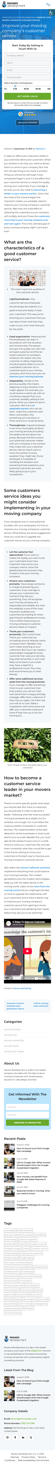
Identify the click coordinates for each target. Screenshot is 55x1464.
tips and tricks (10, 1304)
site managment (29, 1299)
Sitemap (15, 1457)
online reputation (12, 1290)
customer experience (33, 1253)
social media (44, 1299)
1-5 (5, 89)
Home (5, 17)
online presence (32, 1285)
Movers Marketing (25, 17)
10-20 (26, 89)
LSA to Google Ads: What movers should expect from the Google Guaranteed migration (33, 1165)
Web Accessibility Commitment (33, 1460)
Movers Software (14, 1051)
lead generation (40, 1267)
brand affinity (40, 1235)
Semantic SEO (22, 1295)
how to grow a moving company (18, 1262)
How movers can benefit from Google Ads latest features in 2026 (32, 1179)
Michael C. (41, 149)
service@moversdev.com (24, 1418)
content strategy (11, 1253)
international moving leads (15, 1267)
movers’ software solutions (35, 867)
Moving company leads (14, 1285)
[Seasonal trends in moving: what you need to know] (9, 1191)
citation (22, 1244)
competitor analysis (13, 1249)
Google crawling (11, 1258)
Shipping (17, 1299)
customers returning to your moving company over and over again (27, 220)
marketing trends (12, 1276)
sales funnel (9, 1295)
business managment (27, 1239)
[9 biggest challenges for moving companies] (9, 1205)
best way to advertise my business (18, 1235)
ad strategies (10, 1230)
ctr (22, 1253)
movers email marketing (31, 1276)
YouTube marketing (13, 1313)
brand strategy (11, 1239)
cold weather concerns (36, 1244)
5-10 (15, 89)
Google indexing (26, 1258)
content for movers (39, 1249)
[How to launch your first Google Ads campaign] (9, 1149)
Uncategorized (12, 1029)
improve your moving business (26, 376)
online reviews (26, 1290)
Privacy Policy (28, 1457)
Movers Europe (11, 1281)
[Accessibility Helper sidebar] (52, 12)
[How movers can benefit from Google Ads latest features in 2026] (9, 1177)
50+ (49, 89)
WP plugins (28, 1308)
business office (11, 1244)
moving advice (25, 1281)
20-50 (38, 89)
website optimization (13, 1308)
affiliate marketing (24, 1230)
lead (30, 1267)
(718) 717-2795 (28, 1423)
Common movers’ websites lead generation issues (15, 1006)
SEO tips (8, 1299)
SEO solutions (35, 1295)
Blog (12, 17)
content (26, 1249)
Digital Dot (36, 1350)
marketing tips (28, 1272)
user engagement (40, 1304)
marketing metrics (12, 1272)
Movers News (11, 1046)
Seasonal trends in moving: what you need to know (33, 1192)
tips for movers (24, 1304)
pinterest (38, 1290)
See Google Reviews (27, 123)
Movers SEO (10, 1035)
